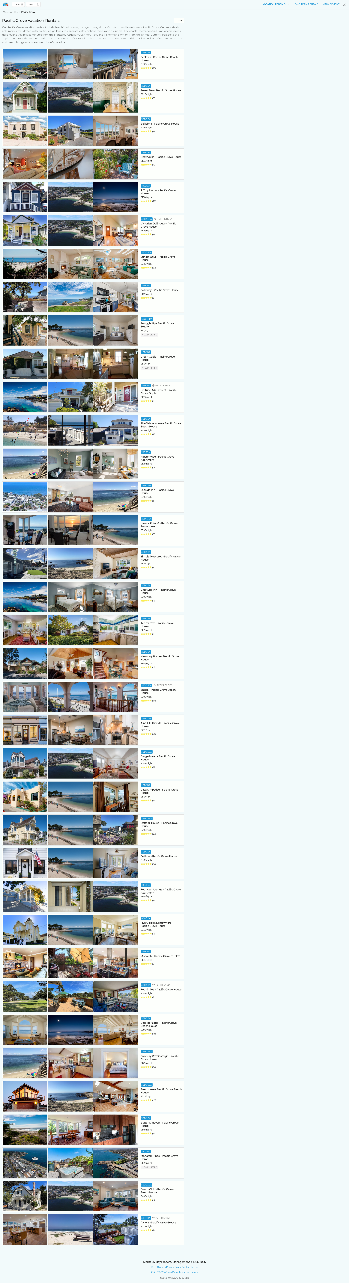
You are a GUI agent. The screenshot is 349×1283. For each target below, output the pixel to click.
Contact (186, 1267)
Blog (154, 1267)
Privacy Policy (173, 1267)
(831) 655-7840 (159, 1272)
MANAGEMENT (331, 4)
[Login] (345, 4)
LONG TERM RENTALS (306, 4)
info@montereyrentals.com (183, 1272)
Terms (194, 1267)
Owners (161, 1267)
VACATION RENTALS (274, 4)
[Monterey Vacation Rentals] (5, 4)
